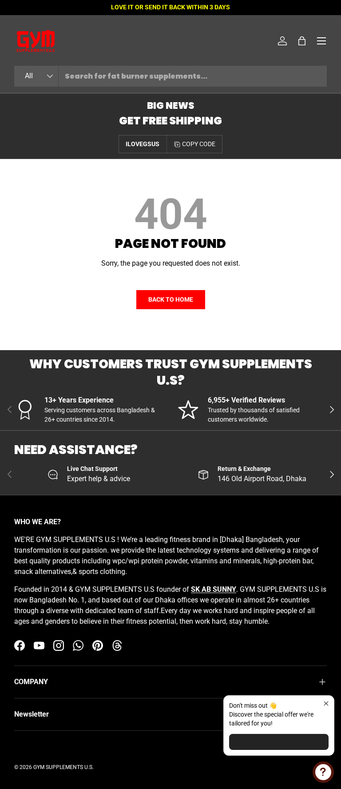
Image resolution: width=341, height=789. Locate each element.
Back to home (170, 299)
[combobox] (170, 76)
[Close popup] (326, 703)
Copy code (198, 143)
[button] (302, 41)
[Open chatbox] (323, 772)
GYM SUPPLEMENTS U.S (62, 767)
